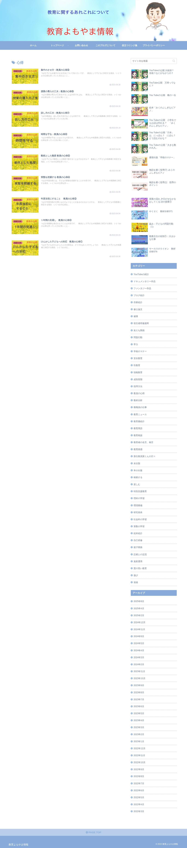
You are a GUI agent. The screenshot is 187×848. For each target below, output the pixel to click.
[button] (174, 61)
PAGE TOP (94, 832)
